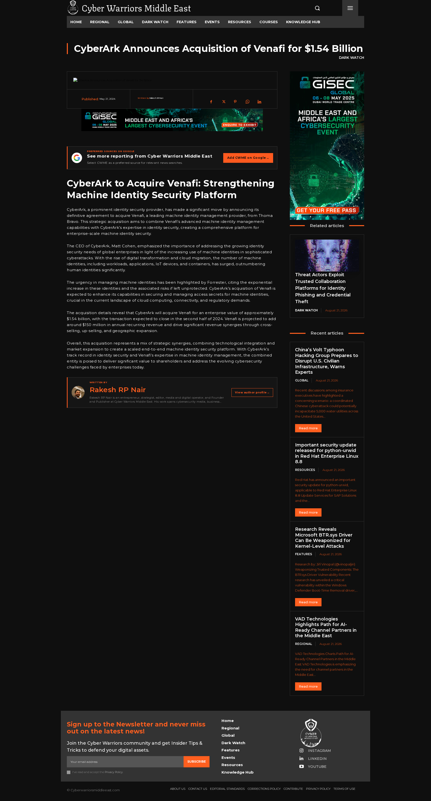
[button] (312, 8)
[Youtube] (301, 767)
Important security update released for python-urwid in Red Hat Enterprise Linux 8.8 (326, 453)
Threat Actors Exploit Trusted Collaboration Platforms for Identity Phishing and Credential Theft (323, 288)
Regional (303, 644)
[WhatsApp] (247, 102)
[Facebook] (211, 102)
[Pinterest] (235, 102)
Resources (305, 470)
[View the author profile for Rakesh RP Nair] (78, 392)
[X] (223, 102)
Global (301, 380)
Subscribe (196, 761)
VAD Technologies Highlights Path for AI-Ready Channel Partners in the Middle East (326, 627)
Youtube (317, 766)
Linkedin (317, 758)
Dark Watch (351, 57)
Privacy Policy (114, 772)
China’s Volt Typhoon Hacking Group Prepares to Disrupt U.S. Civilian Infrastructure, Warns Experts (326, 361)
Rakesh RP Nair (156, 98)
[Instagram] (301, 751)
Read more (308, 428)
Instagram (319, 750)
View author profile (252, 392)
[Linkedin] (259, 102)
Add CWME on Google (248, 158)
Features (303, 554)
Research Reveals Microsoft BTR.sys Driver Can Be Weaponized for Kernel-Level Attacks (323, 538)
